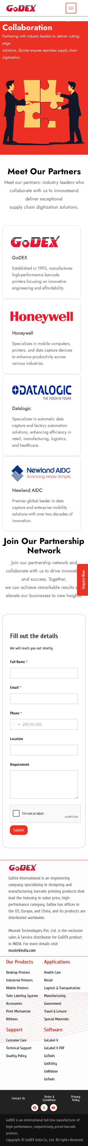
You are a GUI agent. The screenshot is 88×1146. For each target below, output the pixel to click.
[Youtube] (53, 1107)
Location (16, 739)
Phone (16, 713)
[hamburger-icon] (71, 8)
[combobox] (15, 724)
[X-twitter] (44, 1107)
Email (15, 687)
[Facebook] (34, 1107)
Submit (18, 830)
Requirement (19, 764)
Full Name (18, 662)
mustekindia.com (22, 950)
